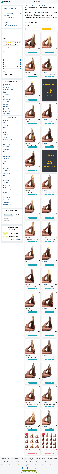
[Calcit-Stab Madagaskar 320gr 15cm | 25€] (32, 417)
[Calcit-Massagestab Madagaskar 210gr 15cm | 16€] (32, 87)
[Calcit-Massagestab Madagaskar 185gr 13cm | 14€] (32, 63)
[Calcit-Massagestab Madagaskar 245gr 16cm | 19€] (32, 252)
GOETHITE (6, 154)
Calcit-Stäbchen (41, 5)
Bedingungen (4, 458)
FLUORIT (6, 151)
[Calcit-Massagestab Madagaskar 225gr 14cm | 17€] (32, 134)
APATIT (6, 129)
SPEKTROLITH (7, 195)
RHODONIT (7, 185)
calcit (28, 48)
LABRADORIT (7, 168)
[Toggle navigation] (56, 1)
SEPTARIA (6, 194)
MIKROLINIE (7, 173)
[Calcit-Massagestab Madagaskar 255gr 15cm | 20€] (49, 275)
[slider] (3, 60)
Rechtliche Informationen (13, 458)
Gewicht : (5, 62)
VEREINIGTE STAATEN (9, 109)
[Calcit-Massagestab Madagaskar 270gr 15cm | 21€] (49, 322)
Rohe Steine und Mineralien (11, 8)
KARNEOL (6, 165)
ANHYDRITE (7, 127)
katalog (27, 5)
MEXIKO (6, 101)
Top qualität (7, 24)
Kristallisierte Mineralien (11, 11)
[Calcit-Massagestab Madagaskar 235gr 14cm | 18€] (32, 181)
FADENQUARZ (7, 147)
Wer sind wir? (28, 458)
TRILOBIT (6, 199)
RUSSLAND (7, 106)
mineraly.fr (5, 463)
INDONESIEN (7, 94)
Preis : (4, 58)
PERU (6, 102)
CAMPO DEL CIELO (8, 139)
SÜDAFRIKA (7, 111)
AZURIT (6, 132)
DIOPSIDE (6, 142)
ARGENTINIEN (7, 85)
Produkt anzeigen (32, 52)
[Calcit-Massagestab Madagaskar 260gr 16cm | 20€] (32, 275)
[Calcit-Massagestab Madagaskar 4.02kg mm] (49, 440)
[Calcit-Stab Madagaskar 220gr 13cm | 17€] (32, 110)
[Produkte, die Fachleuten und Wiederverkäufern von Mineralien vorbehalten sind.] (39, 449)
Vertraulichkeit (21, 458)
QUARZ (6, 182)
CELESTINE (7, 141)
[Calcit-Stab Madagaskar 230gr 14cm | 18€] (32, 204)
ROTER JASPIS (7, 190)
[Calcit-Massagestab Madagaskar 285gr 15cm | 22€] (49, 346)
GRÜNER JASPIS (7, 156)
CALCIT (6, 137)
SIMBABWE (7, 113)
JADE (5, 161)
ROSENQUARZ (7, 189)
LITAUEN (6, 96)
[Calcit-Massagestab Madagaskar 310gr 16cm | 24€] (49, 393)
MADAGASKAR (8, 99)
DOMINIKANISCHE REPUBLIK (10, 91)
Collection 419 (46, 29)
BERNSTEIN (7, 135)
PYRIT (6, 178)
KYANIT (6, 166)
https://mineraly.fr (50, 461)
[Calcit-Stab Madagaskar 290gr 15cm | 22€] (32, 346)
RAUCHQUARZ (7, 183)
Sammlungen (33, 5)
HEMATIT (6, 158)
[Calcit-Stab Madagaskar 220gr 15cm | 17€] (49, 110)
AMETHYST (7, 123)
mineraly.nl (46, 463)
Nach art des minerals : (5, 52)
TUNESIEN (7, 108)
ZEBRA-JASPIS (7, 206)
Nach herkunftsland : (16, 52)
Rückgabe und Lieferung (36, 458)
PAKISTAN (6, 104)
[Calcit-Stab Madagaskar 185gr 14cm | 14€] (49, 39)
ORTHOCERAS (7, 175)
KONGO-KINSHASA (8, 89)
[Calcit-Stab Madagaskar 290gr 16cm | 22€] (32, 369)
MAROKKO (7, 97)
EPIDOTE (6, 146)
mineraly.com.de (22, 463)
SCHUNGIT (6, 192)
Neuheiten (6, 22)
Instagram (21, 461)
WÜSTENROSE (7, 204)
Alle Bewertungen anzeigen (15, 239)
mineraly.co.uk (13, 463)
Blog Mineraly (8, 461)
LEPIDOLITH (7, 170)
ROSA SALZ (7, 187)
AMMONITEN (7, 125)
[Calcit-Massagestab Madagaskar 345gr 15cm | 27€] (49, 417)
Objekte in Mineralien (10, 13)
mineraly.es (38, 463)
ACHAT (6, 120)
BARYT (6, 134)
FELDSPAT (6, 149)
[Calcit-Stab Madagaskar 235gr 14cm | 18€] (32, 157)
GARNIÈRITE (7, 153)
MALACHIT (6, 171)
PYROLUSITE (7, 180)
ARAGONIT (6, 130)
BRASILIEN (7, 87)
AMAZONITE (7, 122)
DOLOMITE (7, 144)
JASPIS (6, 163)
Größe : (4, 66)
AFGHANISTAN (7, 84)
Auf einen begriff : (6, 47)
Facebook (15, 461)
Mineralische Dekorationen (11, 10)
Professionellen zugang (47, 458)
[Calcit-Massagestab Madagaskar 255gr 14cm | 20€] (32, 299)
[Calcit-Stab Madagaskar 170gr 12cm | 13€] (32, 39)
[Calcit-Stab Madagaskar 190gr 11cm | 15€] (49, 63)
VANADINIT (7, 202)
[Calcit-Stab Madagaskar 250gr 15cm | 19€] (32, 228)
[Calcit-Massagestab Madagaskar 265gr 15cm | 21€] (32, 322)
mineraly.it (31, 463)
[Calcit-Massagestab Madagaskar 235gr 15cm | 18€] (49, 204)
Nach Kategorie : (6, 33)
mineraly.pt (53, 463)
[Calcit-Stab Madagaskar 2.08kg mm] (32, 440)
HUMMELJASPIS (8, 159)
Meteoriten (7, 19)
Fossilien (7, 15)
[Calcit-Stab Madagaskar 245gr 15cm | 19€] (49, 252)
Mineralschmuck (9, 17)
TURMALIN (6, 200)
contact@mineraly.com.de (38, 461)
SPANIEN (6, 92)
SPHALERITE (7, 197)
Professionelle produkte (11, 25)
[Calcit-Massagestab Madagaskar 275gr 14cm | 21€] (49, 299)
